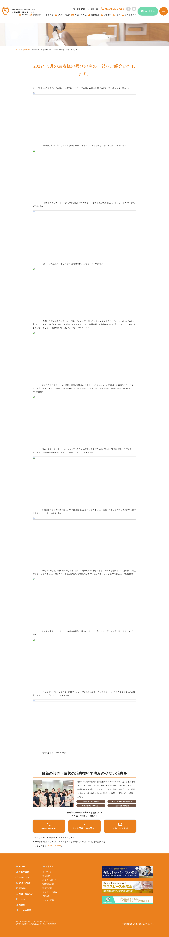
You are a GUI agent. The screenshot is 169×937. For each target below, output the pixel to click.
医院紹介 (95, 15)
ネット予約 (150, 11)
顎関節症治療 (48, 884)
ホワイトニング (49, 880)
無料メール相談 (120, 828)
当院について (25, 877)
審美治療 (46, 876)
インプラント (48, 872)
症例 (118, 15)
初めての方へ (25, 872)
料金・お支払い (26, 894)
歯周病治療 (47, 888)
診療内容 (49, 15)
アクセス (107, 15)
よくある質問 (130, 15)
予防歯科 (46, 896)
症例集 (22, 905)
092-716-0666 (54, 846)
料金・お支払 (80, 15)
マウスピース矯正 (50, 892)
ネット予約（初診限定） (84, 828)
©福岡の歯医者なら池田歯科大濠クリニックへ (137, 924)
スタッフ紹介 (64, 15)
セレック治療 (48, 900)
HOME (22, 866)
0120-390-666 (114, 8)
